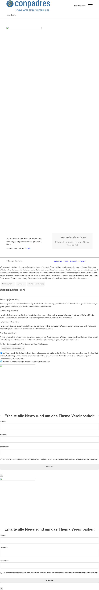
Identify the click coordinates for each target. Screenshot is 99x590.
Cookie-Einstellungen (36, 284)
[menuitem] (78, 6)
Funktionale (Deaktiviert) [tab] (9, 310)
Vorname (4, 434)
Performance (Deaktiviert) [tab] (9, 322)
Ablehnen (21, 284)
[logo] (28, 6)
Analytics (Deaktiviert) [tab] (8, 333)
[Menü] (89, 6)
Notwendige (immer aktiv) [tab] (9, 299)
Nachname (4, 447)
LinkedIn (27, 248)
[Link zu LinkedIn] (91, 261)
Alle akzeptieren (7, 284)
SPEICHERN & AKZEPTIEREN (13, 348)
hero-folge (11, 15)
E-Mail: (3, 422)
